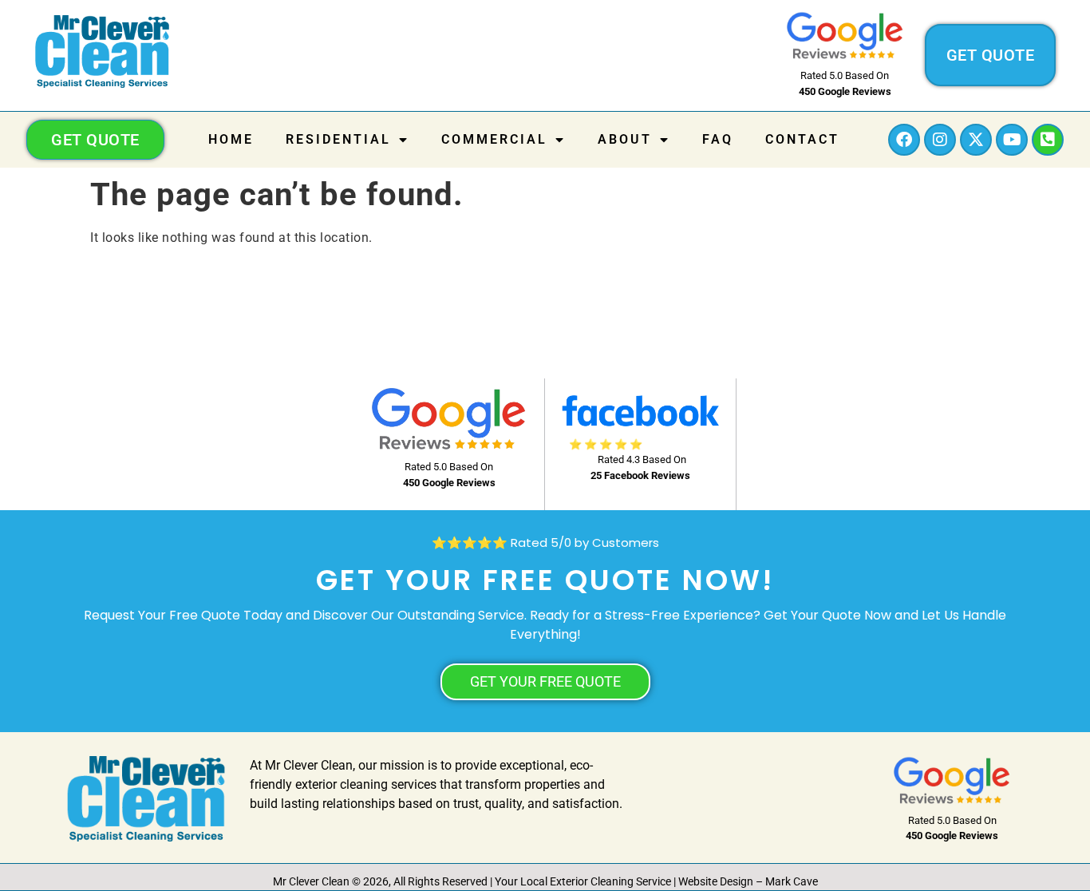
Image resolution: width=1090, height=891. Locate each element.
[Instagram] (940, 140)
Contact (802, 139)
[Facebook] (904, 140)
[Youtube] (1012, 140)
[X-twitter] (976, 140)
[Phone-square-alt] (1048, 140)
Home (231, 139)
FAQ (717, 139)
